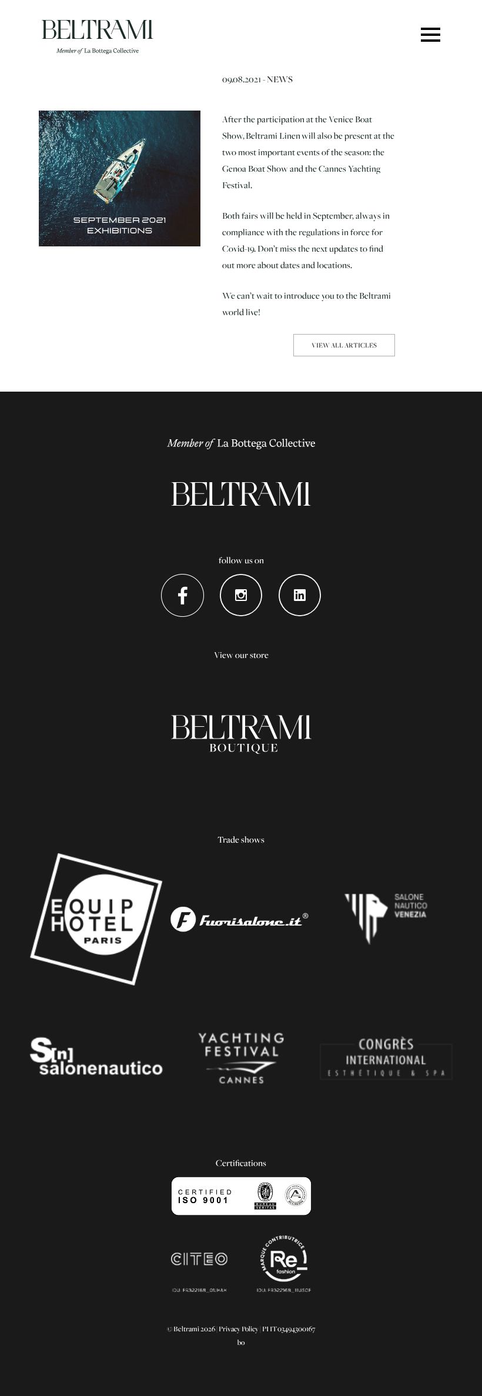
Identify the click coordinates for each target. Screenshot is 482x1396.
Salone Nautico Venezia (385, 919)
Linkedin (300, 595)
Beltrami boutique (241, 735)
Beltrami (97, 37)
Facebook (182, 595)
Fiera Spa (385, 1058)
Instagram (241, 595)
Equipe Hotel (96, 919)
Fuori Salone (241, 919)
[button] (430, 35)
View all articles (344, 344)
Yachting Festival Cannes (241, 1058)
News (280, 79)
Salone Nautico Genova (96, 1058)
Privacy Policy (239, 1329)
